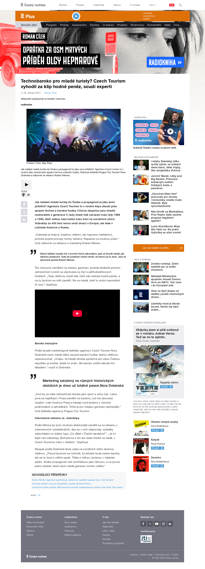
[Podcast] (23, 195)
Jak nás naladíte (110, 522)
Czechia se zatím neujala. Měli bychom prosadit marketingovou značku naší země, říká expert (77, 487)
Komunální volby (35, 526)
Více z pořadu (142, 259)
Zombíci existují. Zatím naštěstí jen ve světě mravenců (165, 266)
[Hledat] (180, 5)
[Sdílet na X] (24, 212)
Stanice (117, 5)
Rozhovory (137, 24)
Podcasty (69, 530)
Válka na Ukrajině (35, 522)
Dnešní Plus (50, 93)
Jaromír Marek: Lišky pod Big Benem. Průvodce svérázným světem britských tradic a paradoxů (166, 182)
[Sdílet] (28, 195)
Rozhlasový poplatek (113, 543)
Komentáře (154, 24)
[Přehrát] (26, 185)
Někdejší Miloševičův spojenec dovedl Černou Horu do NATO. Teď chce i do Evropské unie (166, 281)
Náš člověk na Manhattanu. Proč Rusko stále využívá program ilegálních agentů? (167, 216)
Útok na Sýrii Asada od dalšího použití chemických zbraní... (167, 293)
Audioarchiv (149, 16)
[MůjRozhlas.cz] (26, 105)
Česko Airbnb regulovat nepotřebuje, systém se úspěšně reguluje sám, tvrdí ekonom (73, 480)
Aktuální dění (29, 24)
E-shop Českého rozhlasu (150, 322)
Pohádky (140, 130)
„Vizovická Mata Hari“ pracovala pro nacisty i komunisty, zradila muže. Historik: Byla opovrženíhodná (166, 199)
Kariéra (106, 535)
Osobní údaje (146, 555)
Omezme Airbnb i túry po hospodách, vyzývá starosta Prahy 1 (62, 484)
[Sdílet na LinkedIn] (24, 219)
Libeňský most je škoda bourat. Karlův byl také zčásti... (165, 306)
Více (178, 24)
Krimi (153, 125)
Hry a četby (141, 125)
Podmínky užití (162, 555)
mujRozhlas (99, 5)
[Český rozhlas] (33, 5)
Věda (167, 24)
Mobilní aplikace (73, 535)
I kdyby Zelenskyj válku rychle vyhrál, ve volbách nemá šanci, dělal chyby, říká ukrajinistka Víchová (166, 166)
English (175, 555)
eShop (29, 535)
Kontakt (106, 539)
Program (80, 5)
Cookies (134, 555)
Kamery (146, 19)
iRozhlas (63, 5)
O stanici (108, 24)
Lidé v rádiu (108, 530)
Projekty (122, 24)
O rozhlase (135, 5)
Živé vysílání (141, 135)
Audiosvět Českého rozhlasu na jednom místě (154, 148)
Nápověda (107, 526)
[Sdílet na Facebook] (24, 204)
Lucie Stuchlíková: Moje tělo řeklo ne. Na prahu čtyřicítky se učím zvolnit (166, 229)
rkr (39, 495)
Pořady (64, 24)
